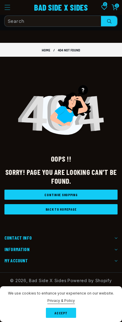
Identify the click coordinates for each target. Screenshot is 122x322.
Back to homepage (61, 209)
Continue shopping (60, 195)
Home (46, 50)
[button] (10, 7)
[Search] (109, 21)
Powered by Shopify (90, 280)
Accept (60, 313)
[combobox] (61, 21)
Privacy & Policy (61, 300)
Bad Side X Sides (47, 280)
